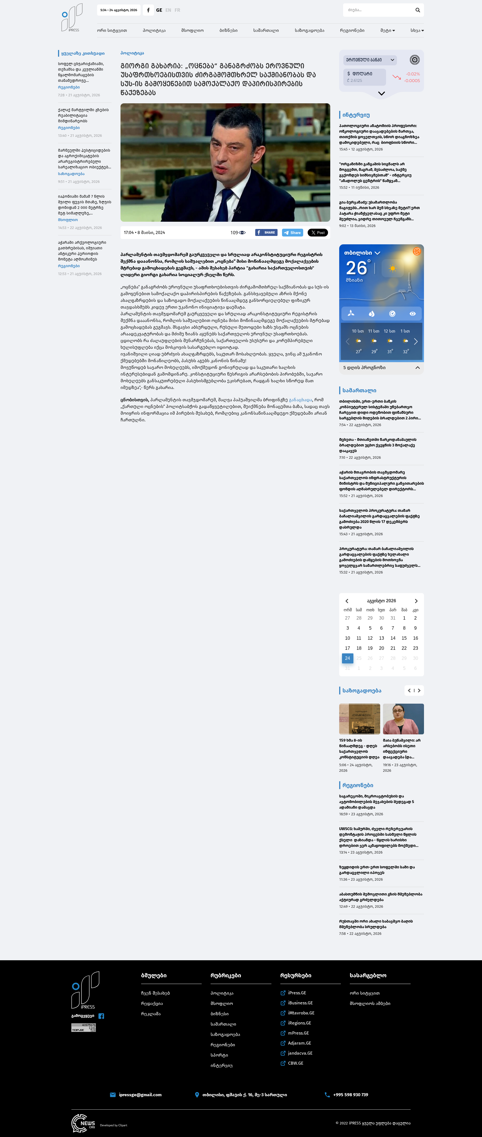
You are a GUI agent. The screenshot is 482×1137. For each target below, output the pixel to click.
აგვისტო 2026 (381, 600)
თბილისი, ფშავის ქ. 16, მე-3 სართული (245, 1094)
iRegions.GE (299, 1023)
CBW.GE (295, 1063)
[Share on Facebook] (266, 232)
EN (168, 10)
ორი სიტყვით (112, 30)
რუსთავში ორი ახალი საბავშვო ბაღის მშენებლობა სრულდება (376, 924)
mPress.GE (298, 1033)
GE (159, 10)
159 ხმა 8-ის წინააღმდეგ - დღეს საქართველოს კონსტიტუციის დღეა (359, 748)
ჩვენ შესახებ (155, 993)
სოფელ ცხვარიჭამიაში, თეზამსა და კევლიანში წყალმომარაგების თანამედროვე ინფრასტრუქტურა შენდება (84, 72)
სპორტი (219, 1055)
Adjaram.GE (299, 1043)
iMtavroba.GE (301, 1013)
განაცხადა (300, 399)
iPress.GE (297, 992)
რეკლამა (151, 1013)
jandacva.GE (300, 1053)
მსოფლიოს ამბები (370, 1003)
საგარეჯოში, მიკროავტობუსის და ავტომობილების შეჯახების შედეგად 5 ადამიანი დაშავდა (376, 802)
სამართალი (266, 30)
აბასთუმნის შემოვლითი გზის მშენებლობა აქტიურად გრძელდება (380, 897)
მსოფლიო (192, 30)
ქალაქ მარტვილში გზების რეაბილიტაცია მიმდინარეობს (83, 115)
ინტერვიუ (222, 1065)
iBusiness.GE (300, 1002)
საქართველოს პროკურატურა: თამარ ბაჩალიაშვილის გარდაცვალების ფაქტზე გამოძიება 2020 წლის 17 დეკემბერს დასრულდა (379, 519)
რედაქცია (152, 1003)
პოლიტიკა (154, 30)
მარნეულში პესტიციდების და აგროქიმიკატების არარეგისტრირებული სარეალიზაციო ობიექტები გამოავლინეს (84, 159)
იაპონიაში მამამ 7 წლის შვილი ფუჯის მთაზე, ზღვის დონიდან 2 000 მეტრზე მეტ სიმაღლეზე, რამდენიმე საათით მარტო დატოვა (84, 205)
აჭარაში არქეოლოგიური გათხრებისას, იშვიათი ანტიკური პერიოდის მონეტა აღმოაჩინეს (82, 251)
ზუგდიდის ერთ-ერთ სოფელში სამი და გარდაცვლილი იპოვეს (377, 870)
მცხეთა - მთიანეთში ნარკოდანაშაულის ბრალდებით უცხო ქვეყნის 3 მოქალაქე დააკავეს (377, 445)
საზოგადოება (309, 30)
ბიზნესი (229, 30)
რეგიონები (352, 30)
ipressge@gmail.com (140, 1094)
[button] (409, 690)
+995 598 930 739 (350, 1094)
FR (177, 10)
